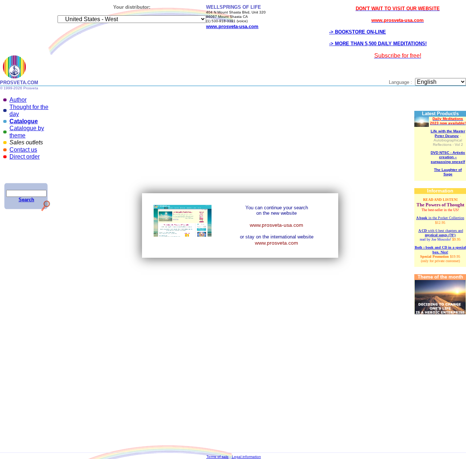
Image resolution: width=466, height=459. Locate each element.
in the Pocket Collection (440, 218)
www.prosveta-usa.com (276, 225)
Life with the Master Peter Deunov (448, 133)
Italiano (225, 155)
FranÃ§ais (194, 155)
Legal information (246, 457)
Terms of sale (217, 457)
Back (241, 107)
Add (330, 157)
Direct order (24, 156)
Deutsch (211, 155)
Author (18, 100)
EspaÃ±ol (240, 155)
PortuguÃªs (167, 160)
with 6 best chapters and (440, 233)
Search (26, 199)
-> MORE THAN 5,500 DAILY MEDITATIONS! (378, 43)
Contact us (23, 150)
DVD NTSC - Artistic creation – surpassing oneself (448, 157)
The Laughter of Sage (448, 172)
